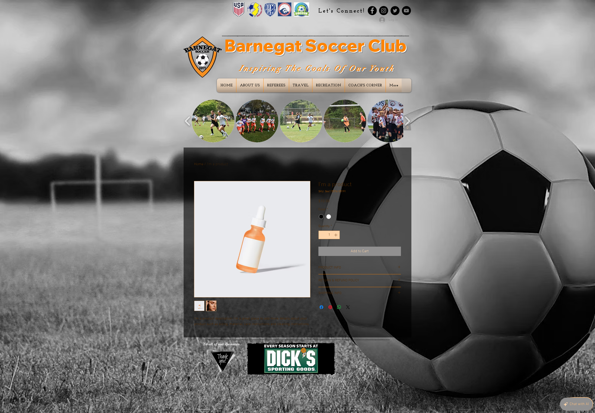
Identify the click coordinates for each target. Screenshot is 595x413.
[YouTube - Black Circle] (406, 10)
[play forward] (407, 121)
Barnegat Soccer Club (316, 45)
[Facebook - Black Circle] (372, 10)
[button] (213, 121)
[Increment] (336, 235)
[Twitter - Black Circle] (395, 10)
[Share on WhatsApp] (339, 307)
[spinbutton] (329, 235)
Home (198, 164)
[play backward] (187, 121)
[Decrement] (322, 235)
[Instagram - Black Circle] (383, 10)
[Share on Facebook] (321, 307)
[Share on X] (348, 307)
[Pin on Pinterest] (330, 307)
